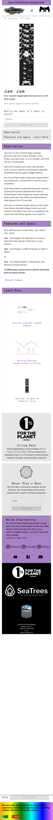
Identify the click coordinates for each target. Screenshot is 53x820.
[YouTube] (15, 557)
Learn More (41, 137)
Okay (5, 817)
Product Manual (14, 280)
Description (12, 132)
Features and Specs (17, 137)
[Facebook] (28, 557)
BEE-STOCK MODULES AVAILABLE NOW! (27, 2)
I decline (16, 817)
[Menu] (32, 10)
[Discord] (40, 557)
